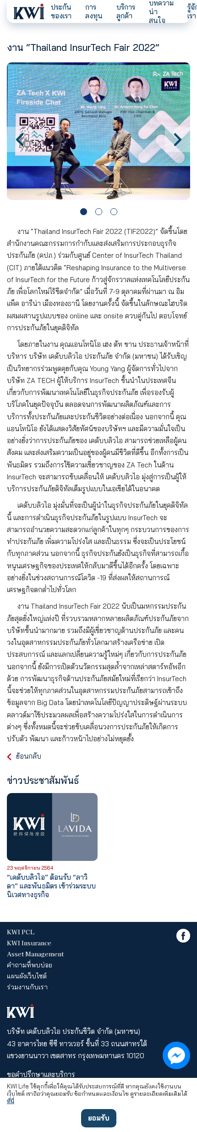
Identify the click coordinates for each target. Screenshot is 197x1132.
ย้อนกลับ (28, 756)
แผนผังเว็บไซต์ (27, 976)
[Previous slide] (19, 139)
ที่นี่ (10, 1100)
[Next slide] (177, 139)
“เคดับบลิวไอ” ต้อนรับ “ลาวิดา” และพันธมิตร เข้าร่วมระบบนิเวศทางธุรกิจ (51, 886)
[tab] (83, 211)
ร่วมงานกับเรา (27, 987)
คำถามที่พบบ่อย (29, 965)
